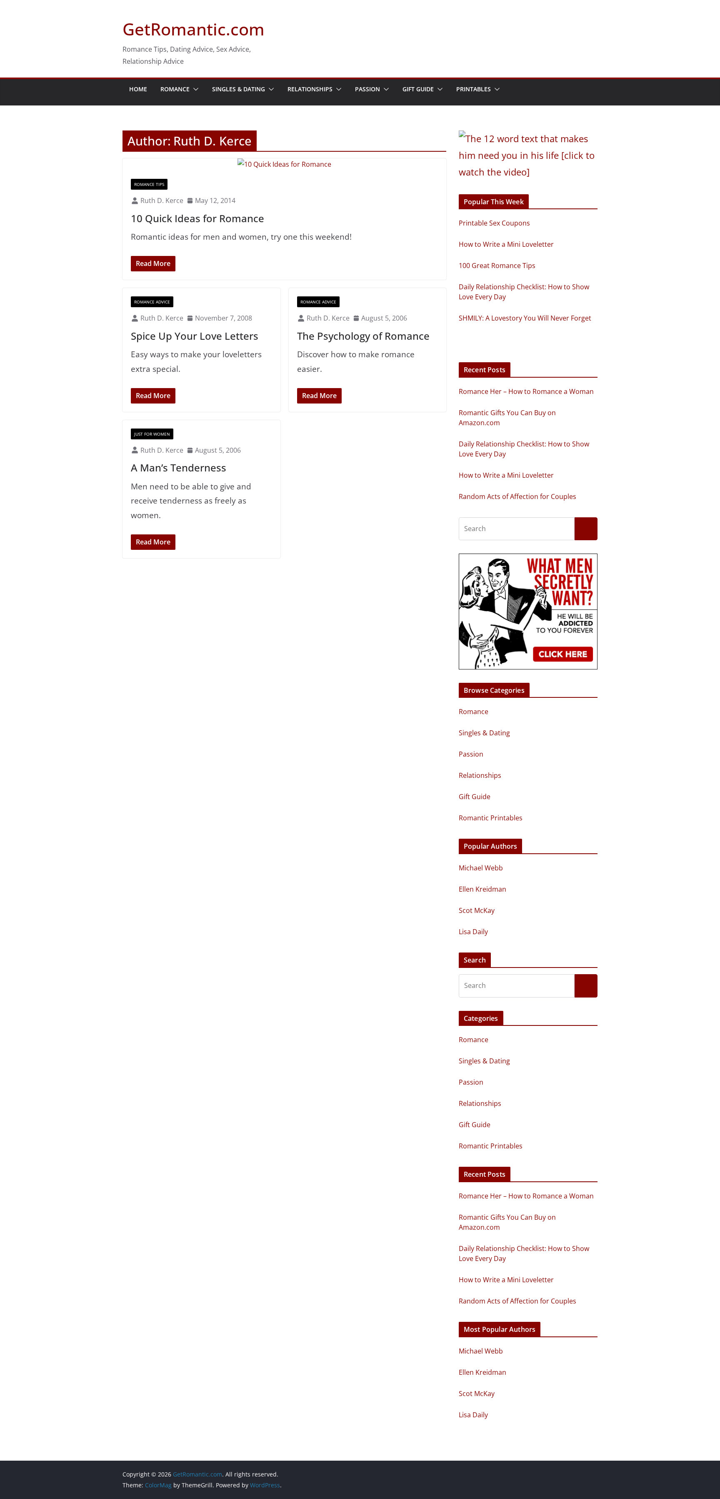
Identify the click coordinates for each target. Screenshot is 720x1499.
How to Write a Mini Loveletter (506, 475)
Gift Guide (418, 89)
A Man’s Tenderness (178, 467)
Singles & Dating (238, 89)
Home (138, 89)
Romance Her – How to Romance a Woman (526, 391)
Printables (473, 89)
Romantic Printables (490, 817)
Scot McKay (477, 910)
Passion (367, 89)
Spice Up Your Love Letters (194, 336)
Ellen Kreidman (482, 889)
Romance (175, 89)
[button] (194, 89)
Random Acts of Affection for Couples (517, 496)
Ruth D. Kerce (161, 200)
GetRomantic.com (193, 29)
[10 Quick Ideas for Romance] (284, 164)
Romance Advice (152, 302)
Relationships (310, 89)
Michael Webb (481, 867)
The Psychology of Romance (363, 336)
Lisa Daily (473, 931)
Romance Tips (149, 184)
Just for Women (152, 434)
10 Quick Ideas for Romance (197, 218)
